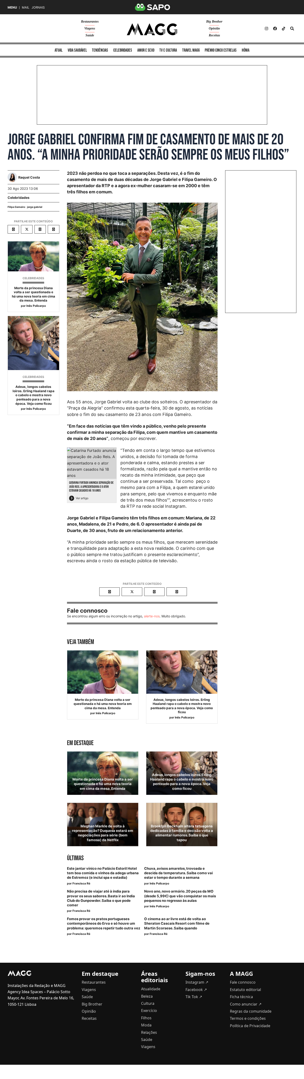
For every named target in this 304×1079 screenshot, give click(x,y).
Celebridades (18, 197)
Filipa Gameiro (16, 207)
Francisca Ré (81, 883)
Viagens (89, 28)
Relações (149, 1032)
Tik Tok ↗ (193, 996)
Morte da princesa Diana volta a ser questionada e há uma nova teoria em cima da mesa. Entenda (33, 294)
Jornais (38, 7)
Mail (25, 7)
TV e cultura (168, 50)
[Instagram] (266, 28)
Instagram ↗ (196, 982)
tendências (100, 50)
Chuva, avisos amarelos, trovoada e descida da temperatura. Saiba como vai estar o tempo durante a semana (178, 873)
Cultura (147, 1003)
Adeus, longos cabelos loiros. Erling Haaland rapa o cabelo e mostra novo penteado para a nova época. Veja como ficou (33, 395)
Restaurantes (90, 21)
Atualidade (150, 988)
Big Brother (214, 21)
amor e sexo (145, 50)
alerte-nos (152, 616)
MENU (12, 7)
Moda (146, 1025)
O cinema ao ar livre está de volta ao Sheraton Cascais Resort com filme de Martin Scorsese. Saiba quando (176, 923)
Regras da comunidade (250, 1011)
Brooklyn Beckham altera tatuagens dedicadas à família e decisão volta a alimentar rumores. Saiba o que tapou (181, 833)
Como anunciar (245, 1004)
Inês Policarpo (36, 306)
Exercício (149, 1010)
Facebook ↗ (196, 989)
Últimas (75, 858)
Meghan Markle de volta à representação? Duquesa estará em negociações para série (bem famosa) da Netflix (102, 833)
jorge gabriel (34, 207)
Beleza (147, 996)
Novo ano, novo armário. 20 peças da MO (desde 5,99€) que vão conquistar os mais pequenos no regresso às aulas (180, 896)
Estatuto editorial (245, 989)
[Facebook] (275, 28)
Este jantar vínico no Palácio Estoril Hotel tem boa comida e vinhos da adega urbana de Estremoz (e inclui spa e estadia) (103, 873)
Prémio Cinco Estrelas (221, 50)
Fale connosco (243, 982)
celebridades (122, 50)
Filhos (146, 1017)
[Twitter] (283, 28)
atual (58, 50)
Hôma (245, 50)
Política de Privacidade (250, 1025)
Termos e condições (248, 1018)
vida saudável (77, 50)
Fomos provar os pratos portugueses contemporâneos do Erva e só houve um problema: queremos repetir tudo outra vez (103, 923)
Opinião (214, 28)
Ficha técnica (241, 996)
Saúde (90, 35)
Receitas (214, 35)
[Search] (292, 28)
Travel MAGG (191, 50)
